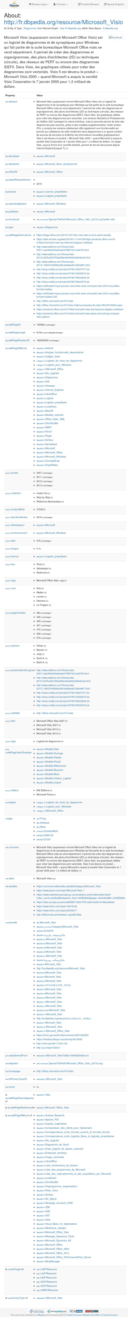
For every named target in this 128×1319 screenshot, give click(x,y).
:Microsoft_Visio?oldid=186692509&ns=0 (62, 1055)
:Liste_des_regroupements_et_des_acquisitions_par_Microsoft (73, 1173)
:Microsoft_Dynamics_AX (53, 1240)
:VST (43, 1215)
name (10, 1086)
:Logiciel (44, 398)
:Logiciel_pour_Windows (53, 364)
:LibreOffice (46, 394)
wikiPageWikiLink (16, 348)
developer (12, 156)
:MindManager (48, 1261)
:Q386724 (45, 835)
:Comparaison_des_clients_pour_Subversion (64, 1127)
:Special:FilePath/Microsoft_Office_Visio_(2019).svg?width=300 (75, 219)
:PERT (44, 427)
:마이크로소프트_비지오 (53, 985)
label (9, 878)
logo (10, 580)
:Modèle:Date (47, 749)
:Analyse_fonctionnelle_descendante (59, 352)
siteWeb (12, 713)
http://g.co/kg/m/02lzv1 (48, 1047)
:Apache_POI (47, 1119)
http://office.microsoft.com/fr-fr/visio (54, 301)
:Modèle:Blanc (48, 774)
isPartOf (11, 171)
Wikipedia (41, 1314)
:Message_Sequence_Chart (55, 1236)
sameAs (11, 922)
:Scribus (44, 440)
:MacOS (44, 410)
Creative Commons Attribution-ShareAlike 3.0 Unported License (92, 1314)
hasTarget (14, 1269)
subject (10, 802)
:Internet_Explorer (50, 389)
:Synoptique (46, 444)
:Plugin (44, 435)
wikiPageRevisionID (17, 340)
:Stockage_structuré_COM (54, 1203)
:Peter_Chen (47, 1190)
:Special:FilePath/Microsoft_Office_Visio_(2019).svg (69, 1063)
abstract (11, 101)
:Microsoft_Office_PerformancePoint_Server (63, 1257)
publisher (11, 211)
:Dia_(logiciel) (47, 373)
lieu (10, 564)
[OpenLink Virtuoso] (36, 1310)
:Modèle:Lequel (48, 782)
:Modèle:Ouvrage (49, 753)
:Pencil (44, 431)
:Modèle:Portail (48, 761)
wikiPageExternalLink (18, 235)
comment (12, 847)
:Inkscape (45, 385)
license (10, 191)
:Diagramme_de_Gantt (52, 1144)
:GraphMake (47, 465)
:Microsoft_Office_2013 (52, 1253)
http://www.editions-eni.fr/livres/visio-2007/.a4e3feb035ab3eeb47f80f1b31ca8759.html (62, 248)
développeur (14, 525)
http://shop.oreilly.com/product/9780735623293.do (63, 277)
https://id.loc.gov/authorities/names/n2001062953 (62, 1035)
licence (12, 556)
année (11, 472)
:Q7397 (43, 839)
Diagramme (30, 28)
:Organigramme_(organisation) (56, 1186)
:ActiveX (44, 348)
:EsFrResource (46, 1277)
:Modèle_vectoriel (49, 414)
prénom (12, 645)
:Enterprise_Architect (51, 1152)
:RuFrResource (46, 1281)
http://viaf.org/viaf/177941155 (51, 1043)
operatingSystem (16, 203)
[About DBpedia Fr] (14, 4)
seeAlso (11, 886)
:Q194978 (45, 930)
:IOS (42, 381)
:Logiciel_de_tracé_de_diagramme (59, 360)
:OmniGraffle (47, 423)
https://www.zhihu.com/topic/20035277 (56, 910)
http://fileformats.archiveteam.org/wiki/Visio (59, 914)
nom (10, 588)
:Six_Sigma (46, 1198)
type (9, 227)
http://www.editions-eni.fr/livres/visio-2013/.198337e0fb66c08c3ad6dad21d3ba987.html (63, 263)
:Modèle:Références (51, 765)
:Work (41, 826)
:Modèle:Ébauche (49, 770)
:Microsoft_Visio (46, 922)
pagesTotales (15, 612)
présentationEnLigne (19, 670)
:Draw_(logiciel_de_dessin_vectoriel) (59, 1148)
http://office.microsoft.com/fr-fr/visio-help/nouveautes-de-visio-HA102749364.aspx (79, 305)
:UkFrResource (46, 1269)
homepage (12, 1071)
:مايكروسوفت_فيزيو (50, 935)
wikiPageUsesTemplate (18, 751)
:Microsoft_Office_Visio (53, 1031)
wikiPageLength (15, 332)
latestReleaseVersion (18, 179)
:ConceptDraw (48, 460)
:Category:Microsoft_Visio (57, 926)
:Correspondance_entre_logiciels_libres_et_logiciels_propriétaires (75, 1136)
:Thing (41, 818)
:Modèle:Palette (48, 757)
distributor (12, 164)
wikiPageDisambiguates (19, 1098)
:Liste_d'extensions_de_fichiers (57, 1165)
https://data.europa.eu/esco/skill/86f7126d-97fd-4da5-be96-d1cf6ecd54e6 (75, 902)
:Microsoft (45, 156)
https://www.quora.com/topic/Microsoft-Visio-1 (60, 890)
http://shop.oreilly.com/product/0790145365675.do (63, 273)
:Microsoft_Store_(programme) (56, 164)
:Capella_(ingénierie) (51, 1123)
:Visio (43, 1094)
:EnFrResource (46, 1285)
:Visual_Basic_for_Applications (56, 1223)
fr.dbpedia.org (110, 28)
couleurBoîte (15, 509)
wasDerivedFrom (16, 1055)
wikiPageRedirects (19, 1107)
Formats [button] (61, 4)
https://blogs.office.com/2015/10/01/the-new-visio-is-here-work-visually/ (73, 235)
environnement (16, 532)
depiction (11, 1063)
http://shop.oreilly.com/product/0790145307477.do (63, 269)
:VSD (43, 1211)
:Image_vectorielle (50, 1157)
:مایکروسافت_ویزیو (50, 960)
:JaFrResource (46, 1273)
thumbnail (12, 219)
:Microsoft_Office (49, 171)
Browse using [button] (39, 4)
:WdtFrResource (47, 1290)
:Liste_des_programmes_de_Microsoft (60, 1169)
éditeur (12, 790)
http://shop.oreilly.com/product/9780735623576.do (63, 281)
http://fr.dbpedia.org (70, 28)
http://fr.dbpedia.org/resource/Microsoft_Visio (63, 21)
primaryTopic (16, 1297)
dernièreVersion (16, 517)
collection (13, 493)
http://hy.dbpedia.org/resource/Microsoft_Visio (60, 968)
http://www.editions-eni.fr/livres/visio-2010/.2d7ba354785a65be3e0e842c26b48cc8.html (63, 255)
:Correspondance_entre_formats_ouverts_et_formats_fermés (73, 1132)
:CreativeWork (47, 831)
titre (10, 720)
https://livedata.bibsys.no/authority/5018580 (59, 1039)
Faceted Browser (89, 4)
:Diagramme (47, 227)
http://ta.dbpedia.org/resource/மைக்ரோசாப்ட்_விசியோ (63, 1018)
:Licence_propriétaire (51, 191)
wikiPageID (12, 324)
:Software (43, 822)
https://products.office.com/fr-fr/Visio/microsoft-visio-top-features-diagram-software (79, 309)
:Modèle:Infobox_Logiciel (53, 778)
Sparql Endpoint (115, 4)
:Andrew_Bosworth (50, 1115)
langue (11, 548)
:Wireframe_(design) (51, 1228)
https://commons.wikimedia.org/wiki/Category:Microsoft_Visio (68, 886)
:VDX (43, 1207)
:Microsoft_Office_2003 (52, 1248)
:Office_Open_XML (50, 419)
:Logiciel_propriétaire (51, 195)
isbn (10, 540)
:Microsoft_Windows (51, 203)
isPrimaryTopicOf (16, 1079)
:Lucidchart (46, 406)
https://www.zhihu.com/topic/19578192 (56, 906)
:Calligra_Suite (48, 356)
